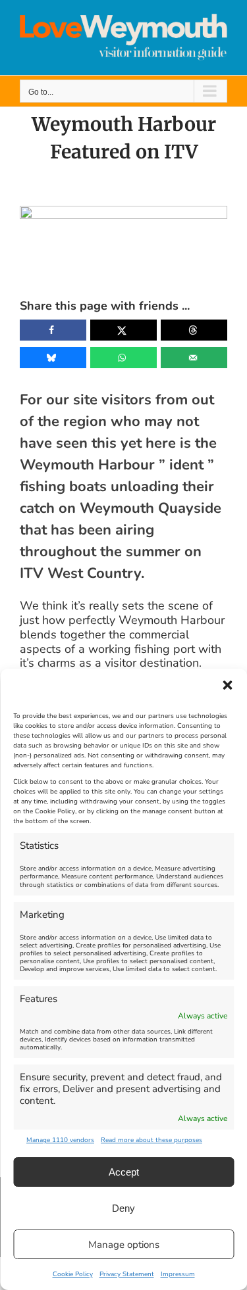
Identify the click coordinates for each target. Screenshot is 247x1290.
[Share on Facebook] (53, 330)
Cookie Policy (73, 1274)
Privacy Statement (126, 1274)
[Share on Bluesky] (53, 357)
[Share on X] (123, 330)
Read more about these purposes (151, 1140)
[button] (227, 685)
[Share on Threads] (194, 330)
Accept (124, 1172)
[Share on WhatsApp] (123, 357)
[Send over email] (194, 357)
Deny (123, 1208)
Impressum (178, 1274)
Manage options (123, 1244)
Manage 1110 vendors (60, 1140)
